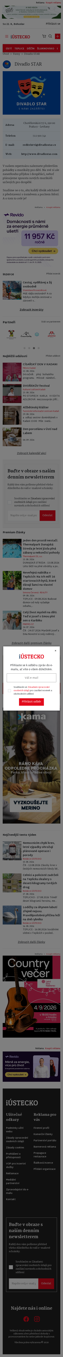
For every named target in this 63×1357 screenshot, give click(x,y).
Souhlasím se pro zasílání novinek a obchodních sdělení (33, 691)
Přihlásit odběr (31, 701)
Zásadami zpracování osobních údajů (32, 689)
